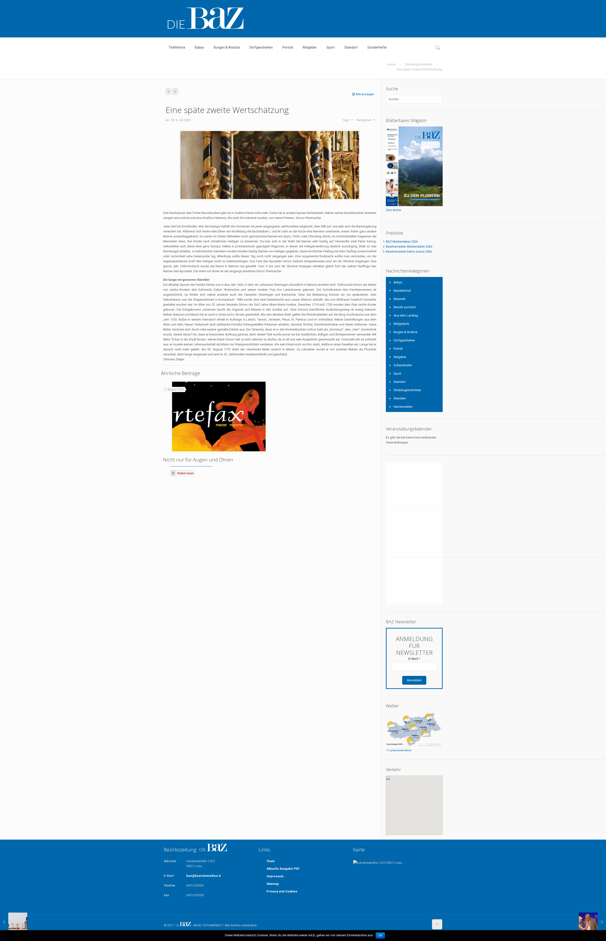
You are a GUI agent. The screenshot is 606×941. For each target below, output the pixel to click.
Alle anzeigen (365, 94)
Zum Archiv (393, 210)
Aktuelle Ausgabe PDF (283, 868)
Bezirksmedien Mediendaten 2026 (409, 246)
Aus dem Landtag (406, 315)
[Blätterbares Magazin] (414, 205)
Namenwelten (403, 406)
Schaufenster (403, 365)
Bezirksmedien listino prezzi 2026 (409, 251)
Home (391, 64)
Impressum (275, 876)
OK (380, 935)
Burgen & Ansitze (405, 332)
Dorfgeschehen (404, 340)
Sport (397, 373)
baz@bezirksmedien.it (203, 876)
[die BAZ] (205, 18)
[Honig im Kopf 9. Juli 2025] (592, 922)
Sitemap (273, 884)
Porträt (398, 348)
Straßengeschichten (418, 64)
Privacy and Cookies (282, 891)
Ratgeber (400, 357)
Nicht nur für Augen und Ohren (198, 459)
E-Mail (414, 659)
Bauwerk (399, 299)
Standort (399, 382)
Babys (398, 282)
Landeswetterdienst (400, 750)
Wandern (400, 398)
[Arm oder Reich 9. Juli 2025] (13, 922)
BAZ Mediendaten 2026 (402, 241)
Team (271, 861)
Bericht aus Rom (405, 307)
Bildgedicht (401, 324)
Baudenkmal (402, 290)
